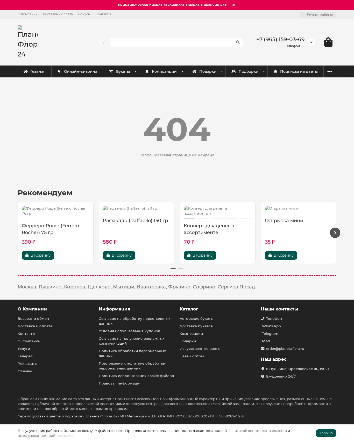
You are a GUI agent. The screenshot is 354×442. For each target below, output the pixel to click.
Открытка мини (284, 220)
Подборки (248, 71)
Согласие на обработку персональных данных (134, 320)
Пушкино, (51, 287)
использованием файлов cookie (46, 435)
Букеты (123, 71)
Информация (114, 308)
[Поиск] (238, 42)
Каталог (189, 308)
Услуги (24, 348)
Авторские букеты (197, 318)
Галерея (25, 356)
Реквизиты (28, 363)
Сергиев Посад (236, 287)
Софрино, (204, 287)
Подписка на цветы (299, 71)
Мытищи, (124, 287)
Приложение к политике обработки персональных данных (132, 365)
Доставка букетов (196, 326)
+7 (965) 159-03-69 (280, 39)
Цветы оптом (192, 356)
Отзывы (25, 371)
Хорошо (326, 433)
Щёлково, (100, 287)
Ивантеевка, (152, 287)
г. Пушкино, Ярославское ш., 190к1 (297, 369)
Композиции (164, 71)
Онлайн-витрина (80, 71)
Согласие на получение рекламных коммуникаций (131, 340)
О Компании (28, 14)
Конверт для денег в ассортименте (209, 229)
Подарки (207, 71)
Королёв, (75, 287)
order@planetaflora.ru (285, 348)
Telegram (270, 333)
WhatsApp (271, 326)
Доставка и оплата (58, 14)
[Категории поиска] (104, 42)
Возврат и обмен (33, 318)
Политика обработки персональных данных (132, 353)
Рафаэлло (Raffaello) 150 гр (135, 220)
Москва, (27, 287)
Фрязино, (180, 287)
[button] (19, 233)
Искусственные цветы (200, 348)
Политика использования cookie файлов (136, 376)
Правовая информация (120, 383)
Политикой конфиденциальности (257, 431)
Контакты (103, 14)
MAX (266, 341)
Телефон (274, 318)
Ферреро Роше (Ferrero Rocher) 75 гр (50, 229)
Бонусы (84, 14)
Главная (38, 71)
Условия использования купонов (129, 331)
